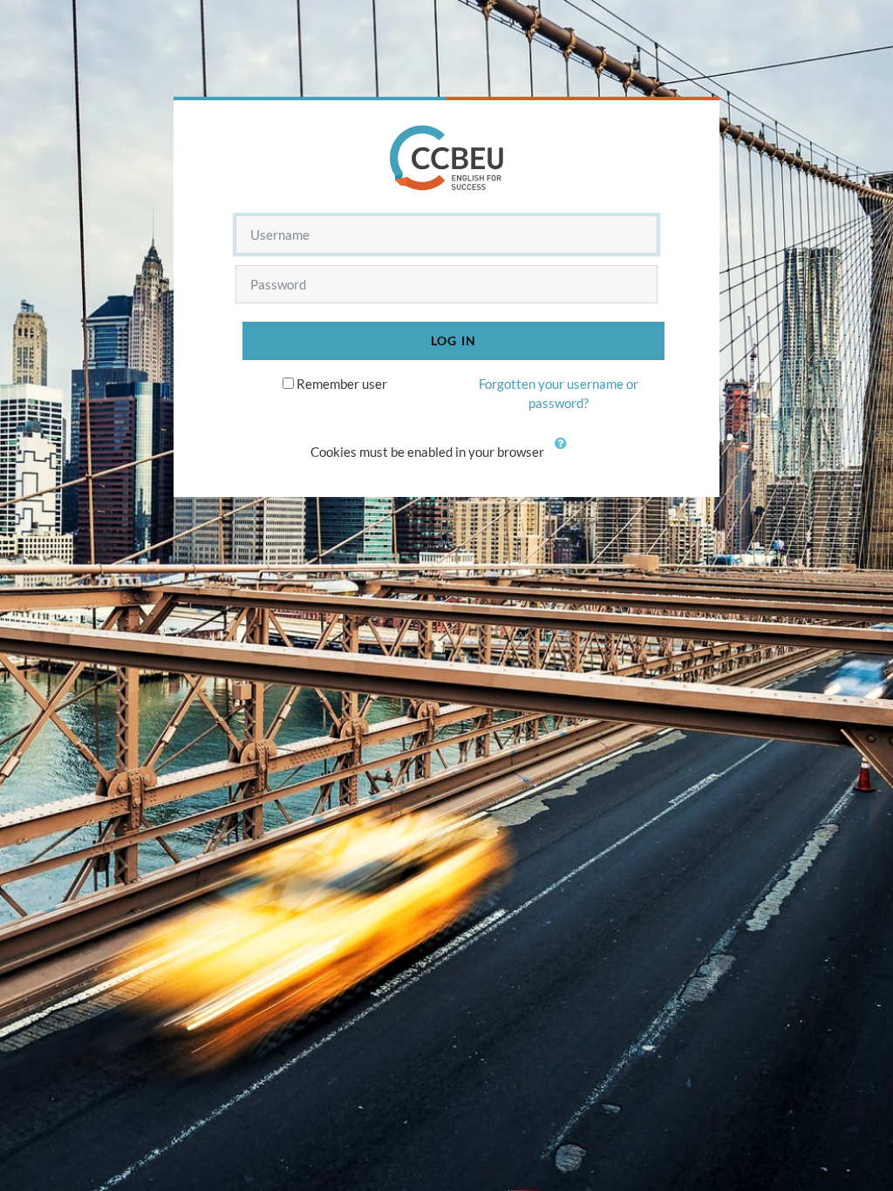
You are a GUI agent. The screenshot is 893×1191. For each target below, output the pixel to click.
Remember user (342, 383)
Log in (454, 340)
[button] (564, 453)
